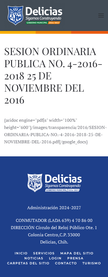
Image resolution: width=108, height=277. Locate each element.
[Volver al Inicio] (34, 15)
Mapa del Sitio (77, 253)
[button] (101, 15)
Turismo (92, 263)
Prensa (75, 258)
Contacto (66, 263)
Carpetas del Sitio (28, 263)
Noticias (33, 258)
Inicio (21, 253)
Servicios (44, 253)
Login (55, 258)
